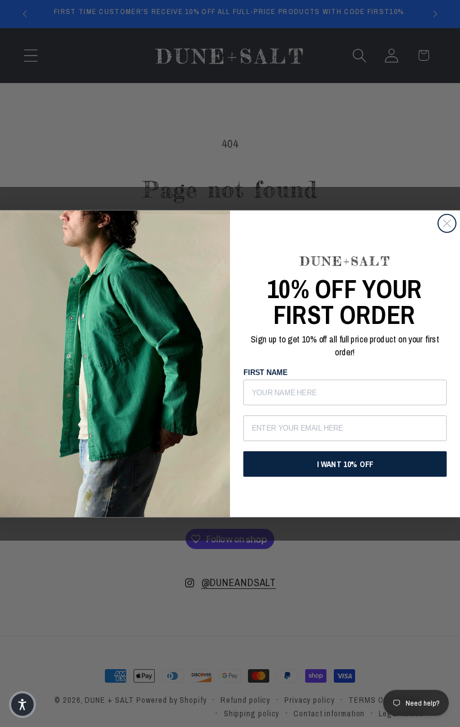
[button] (22, 704)
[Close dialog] (447, 223)
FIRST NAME (265, 372)
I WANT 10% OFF (345, 463)
